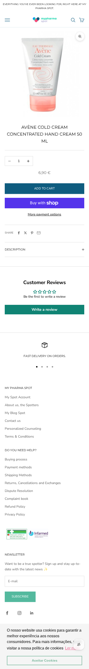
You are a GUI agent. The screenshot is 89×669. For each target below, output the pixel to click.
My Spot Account (17, 397)
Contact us (13, 421)
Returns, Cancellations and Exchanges (33, 483)
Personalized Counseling (23, 428)
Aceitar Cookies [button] (44, 660)
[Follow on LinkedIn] (31, 613)
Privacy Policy (15, 514)
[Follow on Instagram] (19, 613)
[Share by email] (39, 233)
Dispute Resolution (19, 491)
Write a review (44, 309)
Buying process (16, 459)
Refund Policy (15, 506)
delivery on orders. (48, 356)
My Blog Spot (15, 413)
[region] (44, 350)
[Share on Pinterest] (32, 233)
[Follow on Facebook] (7, 613)
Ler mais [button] (72, 648)
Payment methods (18, 467)
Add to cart (44, 188)
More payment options (44, 214)
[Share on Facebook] (19, 233)
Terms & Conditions (19, 436)
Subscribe (20, 596)
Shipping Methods (18, 475)
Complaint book (16, 498)
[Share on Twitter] (25, 233)
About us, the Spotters (22, 405)
